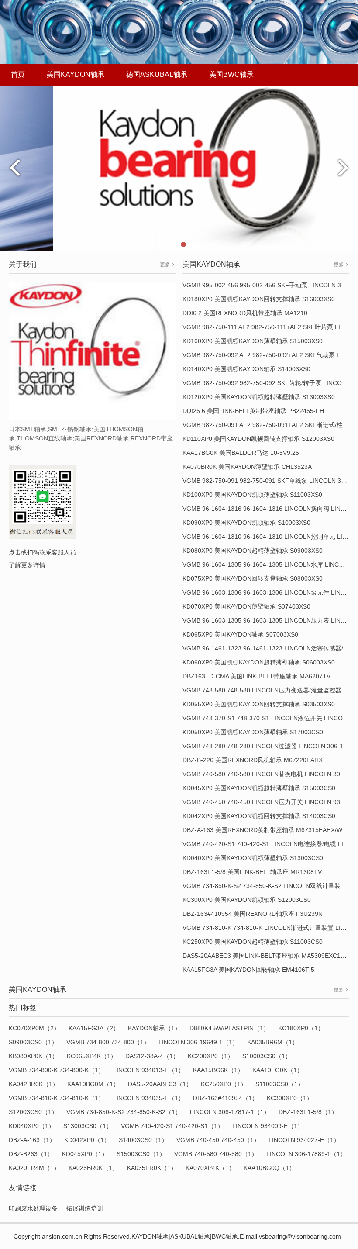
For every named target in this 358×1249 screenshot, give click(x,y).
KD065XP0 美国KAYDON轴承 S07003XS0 (240, 634)
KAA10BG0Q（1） (269, 1167)
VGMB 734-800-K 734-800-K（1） (56, 1070)
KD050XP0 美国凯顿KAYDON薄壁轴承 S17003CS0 (252, 732)
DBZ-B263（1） (31, 1153)
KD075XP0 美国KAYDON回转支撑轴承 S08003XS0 (252, 578)
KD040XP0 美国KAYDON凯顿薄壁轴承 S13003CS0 (252, 857)
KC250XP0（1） (224, 1083)
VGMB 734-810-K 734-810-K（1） (56, 1097)
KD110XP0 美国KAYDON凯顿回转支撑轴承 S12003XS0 (258, 438)
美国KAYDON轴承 (75, 74)
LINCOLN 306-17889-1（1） (306, 1153)
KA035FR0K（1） (152, 1167)
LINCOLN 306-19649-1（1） (198, 1042)
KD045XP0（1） (85, 1153)
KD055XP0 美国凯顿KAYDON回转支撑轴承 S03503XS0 (258, 704)
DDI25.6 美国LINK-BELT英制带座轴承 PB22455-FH (253, 410)
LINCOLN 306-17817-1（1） (230, 1111)
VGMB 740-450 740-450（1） (218, 1139)
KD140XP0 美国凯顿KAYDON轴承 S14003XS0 (246, 368)
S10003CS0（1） (266, 1056)
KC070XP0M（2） (34, 1028)
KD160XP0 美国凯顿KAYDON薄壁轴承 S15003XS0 (252, 340)
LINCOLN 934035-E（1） (148, 1097)
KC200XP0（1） (211, 1056)
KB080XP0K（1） (33, 1056)
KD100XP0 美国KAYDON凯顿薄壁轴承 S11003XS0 (252, 494)
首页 (18, 74)
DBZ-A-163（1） (32, 1139)
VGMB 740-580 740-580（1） (216, 1153)
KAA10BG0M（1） (93, 1083)
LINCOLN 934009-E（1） (267, 1125)
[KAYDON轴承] (179, 168)
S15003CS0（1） (141, 1153)
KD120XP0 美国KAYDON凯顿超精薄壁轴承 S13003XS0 (258, 396)
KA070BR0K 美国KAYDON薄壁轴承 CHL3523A (247, 466)
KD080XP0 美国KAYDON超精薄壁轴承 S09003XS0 (252, 550)
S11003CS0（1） (279, 1083)
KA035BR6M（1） (272, 1042)
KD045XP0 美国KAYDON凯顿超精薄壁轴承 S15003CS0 (258, 787)
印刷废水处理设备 (33, 1208)
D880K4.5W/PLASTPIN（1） (229, 1028)
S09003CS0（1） (33, 1042)
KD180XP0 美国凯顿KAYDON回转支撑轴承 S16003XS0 (258, 299)
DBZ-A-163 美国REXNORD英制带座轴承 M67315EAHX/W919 (267, 829)
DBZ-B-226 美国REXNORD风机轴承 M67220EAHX (252, 760)
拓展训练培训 (84, 1208)
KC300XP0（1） (290, 1097)
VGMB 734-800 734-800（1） (108, 1042)
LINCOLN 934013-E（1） (148, 1070)
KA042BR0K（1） (34, 1083)
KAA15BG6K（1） (218, 1070)
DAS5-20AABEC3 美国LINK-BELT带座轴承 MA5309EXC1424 (266, 955)
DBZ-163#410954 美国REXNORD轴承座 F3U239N (252, 913)
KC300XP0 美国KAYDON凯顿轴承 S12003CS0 (246, 899)
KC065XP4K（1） (92, 1056)
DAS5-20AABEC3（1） (160, 1083)
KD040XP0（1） (32, 1125)
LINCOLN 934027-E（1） (304, 1139)
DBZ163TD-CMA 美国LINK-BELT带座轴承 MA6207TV (256, 676)
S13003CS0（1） (87, 1125)
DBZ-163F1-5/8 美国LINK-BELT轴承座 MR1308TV (252, 871)
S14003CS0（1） (143, 1139)
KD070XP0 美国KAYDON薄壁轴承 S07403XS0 (246, 606)
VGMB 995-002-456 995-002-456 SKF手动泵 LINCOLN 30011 (268, 285)
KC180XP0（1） (301, 1028)
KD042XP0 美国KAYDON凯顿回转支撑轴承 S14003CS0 (258, 815)
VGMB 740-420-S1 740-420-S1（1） (172, 1125)
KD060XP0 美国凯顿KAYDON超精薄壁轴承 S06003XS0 (258, 662)
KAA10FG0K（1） (277, 1070)
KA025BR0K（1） (93, 1167)
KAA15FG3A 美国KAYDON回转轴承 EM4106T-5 (248, 969)
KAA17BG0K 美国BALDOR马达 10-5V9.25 (240, 452)
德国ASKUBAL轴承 (156, 74)
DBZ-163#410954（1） (225, 1097)
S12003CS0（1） (33, 1111)
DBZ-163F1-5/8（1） (308, 1111)
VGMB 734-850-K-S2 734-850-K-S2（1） (123, 1111)
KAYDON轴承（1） (154, 1028)
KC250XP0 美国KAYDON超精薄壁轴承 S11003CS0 (252, 941)
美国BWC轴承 (231, 74)
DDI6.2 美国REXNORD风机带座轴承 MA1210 (244, 313)
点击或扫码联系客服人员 (42, 552)
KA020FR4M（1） (34, 1167)
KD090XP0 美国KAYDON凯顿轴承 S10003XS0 (246, 522)
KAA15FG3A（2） (94, 1028)
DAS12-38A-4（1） (152, 1056)
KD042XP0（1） (87, 1139)
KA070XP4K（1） (210, 1167)
